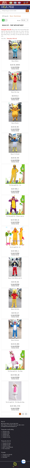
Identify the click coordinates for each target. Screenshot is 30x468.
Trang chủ (5, 16)
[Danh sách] (3, 20)
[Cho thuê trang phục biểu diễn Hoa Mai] (7, 7)
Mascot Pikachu (15, 123)
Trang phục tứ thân (6, 432)
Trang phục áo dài (5, 431)
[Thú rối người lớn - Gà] (15, 236)
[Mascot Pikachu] (15, 112)
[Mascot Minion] (15, 50)
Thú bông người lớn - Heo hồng (15, 371)
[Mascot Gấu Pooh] (15, 298)
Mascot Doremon (15, 340)
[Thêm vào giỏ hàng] (11, 46)
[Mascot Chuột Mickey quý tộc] (15, 267)
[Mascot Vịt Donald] (15, 143)
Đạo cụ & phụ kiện (6, 448)
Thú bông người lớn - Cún (15, 185)
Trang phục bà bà (5, 434)
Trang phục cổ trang (6, 445)
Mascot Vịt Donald (15, 154)
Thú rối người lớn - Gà (15, 247)
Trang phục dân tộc (6, 435)
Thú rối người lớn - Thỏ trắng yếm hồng (15, 402)
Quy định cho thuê (6, 456)
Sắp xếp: (18, 20)
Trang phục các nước (6, 444)
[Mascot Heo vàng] (15, 81)
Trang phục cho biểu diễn (7, 454)
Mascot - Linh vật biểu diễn (7, 447)
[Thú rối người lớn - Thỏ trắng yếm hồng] (15, 391)
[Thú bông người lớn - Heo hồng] (15, 360)
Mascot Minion (15, 61)
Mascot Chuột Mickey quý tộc (15, 278)
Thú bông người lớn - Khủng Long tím (15, 216)
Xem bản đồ (4, 457)
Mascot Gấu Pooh (15, 309)
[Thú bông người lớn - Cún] (15, 174)
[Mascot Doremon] (15, 329)
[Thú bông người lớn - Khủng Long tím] (15, 205)
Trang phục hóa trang (6, 443)
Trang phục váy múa (6, 437)
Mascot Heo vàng (15, 92)
